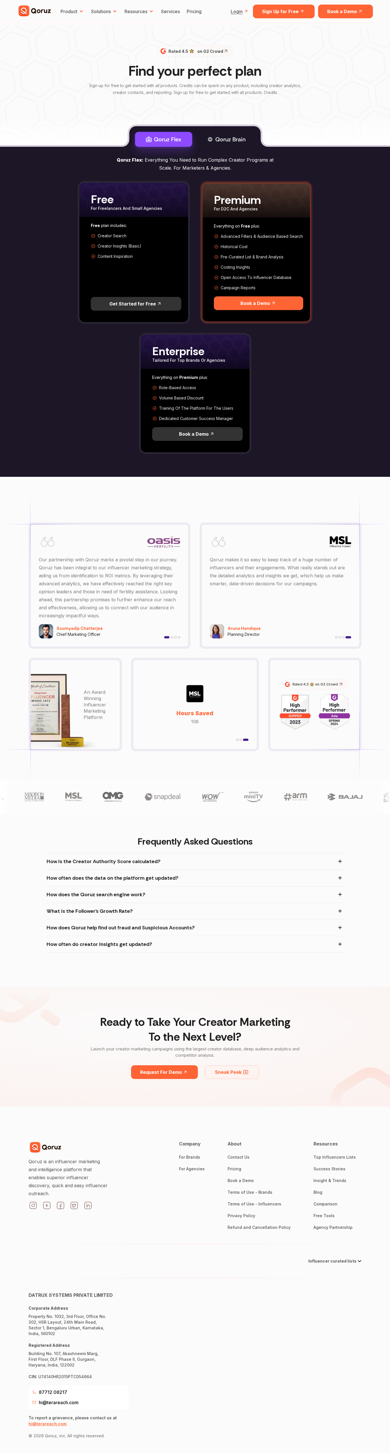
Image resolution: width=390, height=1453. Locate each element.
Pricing (194, 11)
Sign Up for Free (280, 11)
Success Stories (329, 1168)
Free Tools (324, 1215)
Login (237, 11)
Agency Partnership (333, 1227)
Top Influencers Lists (334, 1157)
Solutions (101, 11)
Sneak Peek (228, 1072)
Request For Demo (161, 1072)
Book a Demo (342, 11)
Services (170, 11)
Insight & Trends (329, 1180)
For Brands (189, 1157)
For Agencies (192, 1168)
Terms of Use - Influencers (254, 1203)
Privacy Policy (241, 1215)
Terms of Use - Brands (250, 1192)
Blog (317, 1192)
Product (69, 11)
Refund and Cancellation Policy (259, 1227)
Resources (135, 11)
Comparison (325, 1203)
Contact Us (239, 1157)
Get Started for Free (132, 304)
